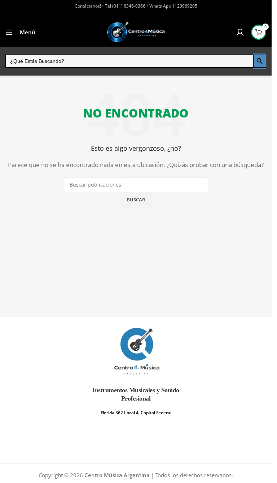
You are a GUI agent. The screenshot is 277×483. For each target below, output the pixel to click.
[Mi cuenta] (240, 32)
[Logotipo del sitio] (136, 32)
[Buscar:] (129, 61)
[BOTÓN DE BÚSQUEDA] (259, 61)
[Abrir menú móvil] (9, 32)
